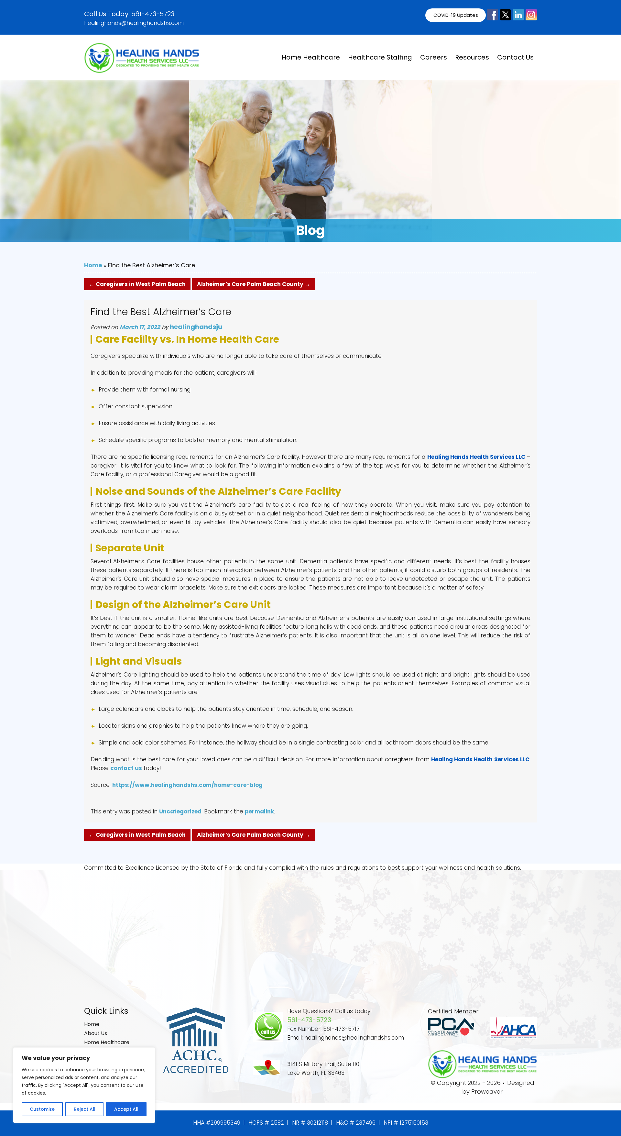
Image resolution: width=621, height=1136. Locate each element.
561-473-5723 (152, 14)
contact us (126, 768)
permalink (259, 811)
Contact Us (515, 57)
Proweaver (487, 1091)
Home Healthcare (311, 57)
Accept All (126, 1109)
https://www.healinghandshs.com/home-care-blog (187, 785)
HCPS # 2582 (266, 1123)
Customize (42, 1109)
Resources (472, 57)
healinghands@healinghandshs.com (134, 23)
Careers (433, 57)
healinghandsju (196, 326)
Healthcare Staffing (380, 57)
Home (93, 265)
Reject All (84, 1109)
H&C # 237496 (356, 1123)
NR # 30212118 (310, 1123)
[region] (84, 1085)
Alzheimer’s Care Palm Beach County (253, 284)
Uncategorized (180, 811)
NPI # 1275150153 (406, 1123)
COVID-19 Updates (455, 15)
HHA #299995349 (216, 1123)
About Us (95, 1033)
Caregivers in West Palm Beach (137, 284)
